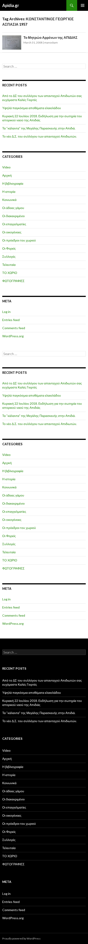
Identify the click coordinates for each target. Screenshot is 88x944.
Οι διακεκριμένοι (13, 216)
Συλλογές (9, 256)
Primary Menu (82, 5)
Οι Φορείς (9, 248)
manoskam (51, 42)
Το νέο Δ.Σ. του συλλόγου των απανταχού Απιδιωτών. (39, 136)
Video (6, 167)
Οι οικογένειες (11, 232)
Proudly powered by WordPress (21, 938)
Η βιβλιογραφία (12, 183)
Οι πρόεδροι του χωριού (19, 240)
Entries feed (11, 320)
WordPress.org (13, 336)
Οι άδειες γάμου (13, 208)
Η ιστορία (8, 191)
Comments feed (13, 328)
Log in (6, 312)
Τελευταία (9, 264)
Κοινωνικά (9, 200)
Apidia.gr (10, 5)
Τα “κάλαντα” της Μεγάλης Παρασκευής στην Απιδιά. (38, 128)
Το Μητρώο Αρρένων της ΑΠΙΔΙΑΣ (50, 37)
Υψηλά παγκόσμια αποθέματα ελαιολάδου (31, 108)
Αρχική (7, 175)
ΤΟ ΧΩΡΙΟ (9, 273)
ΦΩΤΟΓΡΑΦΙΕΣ (13, 281)
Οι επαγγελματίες (14, 224)
